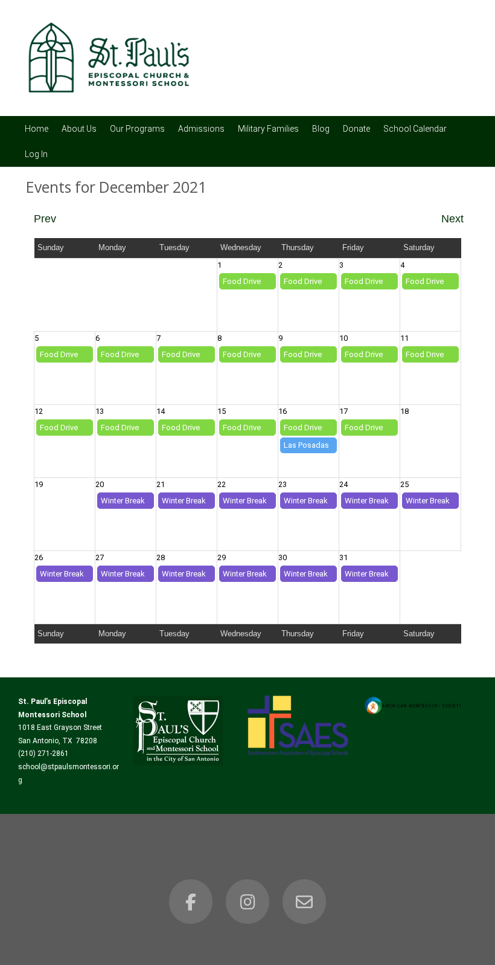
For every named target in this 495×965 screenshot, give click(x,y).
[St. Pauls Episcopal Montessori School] (108, 99)
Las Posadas (306, 445)
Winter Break (123, 500)
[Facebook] (190, 901)
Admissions (201, 129)
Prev (45, 219)
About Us (79, 129)
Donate (356, 129)
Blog (321, 129)
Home (36, 129)
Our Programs (137, 129)
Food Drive (242, 281)
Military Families (268, 129)
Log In (36, 154)
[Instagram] (247, 901)
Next (452, 219)
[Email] (304, 901)
